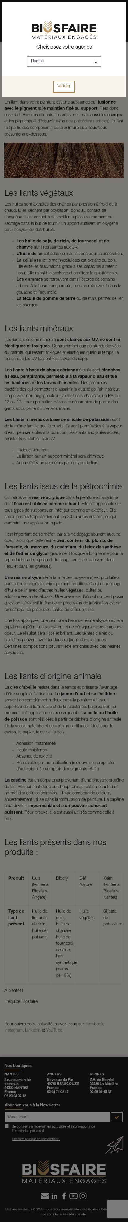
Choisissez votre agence (64, 47)
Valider (64, 86)
